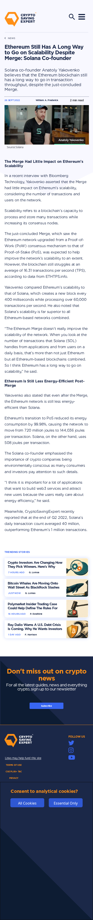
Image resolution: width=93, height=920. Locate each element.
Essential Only (66, 803)
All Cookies (27, 803)
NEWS (11, 38)
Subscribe (46, 705)
